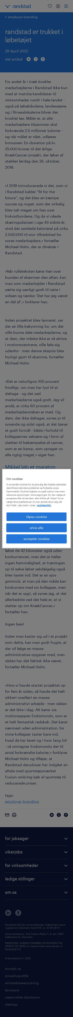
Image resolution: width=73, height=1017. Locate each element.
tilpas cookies (36, 516)
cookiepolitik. (44, 505)
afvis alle (36, 528)
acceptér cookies (37, 539)
